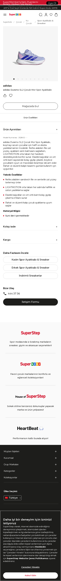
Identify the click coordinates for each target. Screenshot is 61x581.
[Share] (5, 95)
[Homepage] (15, 14)
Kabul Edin (30, 575)
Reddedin (40, 547)
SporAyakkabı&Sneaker (45, 22)
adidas (7, 85)
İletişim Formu (30, 302)
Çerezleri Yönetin (30, 567)
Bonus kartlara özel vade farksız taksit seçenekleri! (30, 5)
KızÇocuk (29, 22)
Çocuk (19, 22)
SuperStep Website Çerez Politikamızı (28, 558)
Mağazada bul (30, 106)
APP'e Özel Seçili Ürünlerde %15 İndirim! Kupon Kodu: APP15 (30, 8)
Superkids (7, 22)
